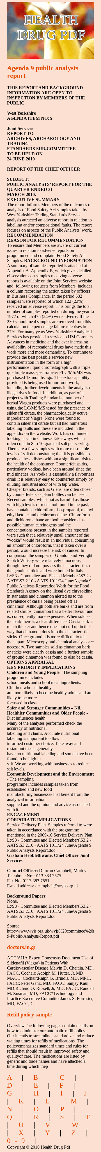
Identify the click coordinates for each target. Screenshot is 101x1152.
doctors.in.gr (21, 947)
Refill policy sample (29, 1015)
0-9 (18, 1140)
